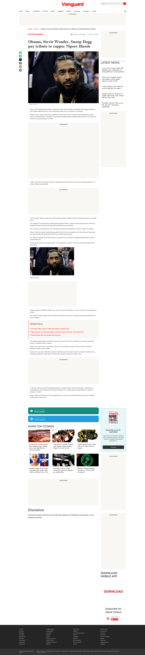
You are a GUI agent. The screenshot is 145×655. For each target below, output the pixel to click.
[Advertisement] (63, 151)
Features (48, 633)
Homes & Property (51, 638)
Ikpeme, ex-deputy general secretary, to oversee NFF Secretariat (86, 470)
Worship (102, 644)
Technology (103, 631)
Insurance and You (51, 642)
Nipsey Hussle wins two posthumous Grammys (46, 335)
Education (22, 642)
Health (48, 636)
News (27, 11)
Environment (49, 631)
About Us (43, 651)
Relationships (77, 640)
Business (61, 11)
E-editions (36, 11)
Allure (21, 629)
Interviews (76, 629)
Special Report (77, 642)
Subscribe (113, 447)
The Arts (102, 633)
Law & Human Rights (78, 633)
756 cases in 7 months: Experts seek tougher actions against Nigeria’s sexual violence (112, 79)
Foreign (48, 635)
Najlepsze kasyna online (100, 651)
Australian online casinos (112, 651)
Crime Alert (22, 636)
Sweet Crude (103, 629)
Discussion (22, 640)
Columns (86, 11)
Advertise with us (50, 651)
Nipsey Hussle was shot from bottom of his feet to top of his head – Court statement (57, 332)
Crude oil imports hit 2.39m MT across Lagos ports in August (112, 87)
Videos (102, 638)
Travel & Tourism (105, 636)
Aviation (21, 631)
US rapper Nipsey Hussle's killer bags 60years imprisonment (50, 329)
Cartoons (103, 635)
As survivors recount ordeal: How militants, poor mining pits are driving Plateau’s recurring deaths (113, 69)
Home (21, 11)
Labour (75, 631)
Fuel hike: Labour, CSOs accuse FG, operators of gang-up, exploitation (112, 104)
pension (48, 644)
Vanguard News (72, 4)
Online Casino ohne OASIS (75, 651)
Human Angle (50, 640)
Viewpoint (103, 640)
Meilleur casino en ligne (88, 651)
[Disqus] (63, 544)
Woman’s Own (104, 642)
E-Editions (22, 644)
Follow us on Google (79, 34)
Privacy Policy (65, 651)
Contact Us (58, 651)
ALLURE (94, 11)
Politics (45, 11)
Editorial (77, 11)
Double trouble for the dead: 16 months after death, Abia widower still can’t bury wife (113, 95)
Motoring (75, 636)
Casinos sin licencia (41, 652)
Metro (53, 11)
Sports (68, 11)
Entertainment (35, 34)
